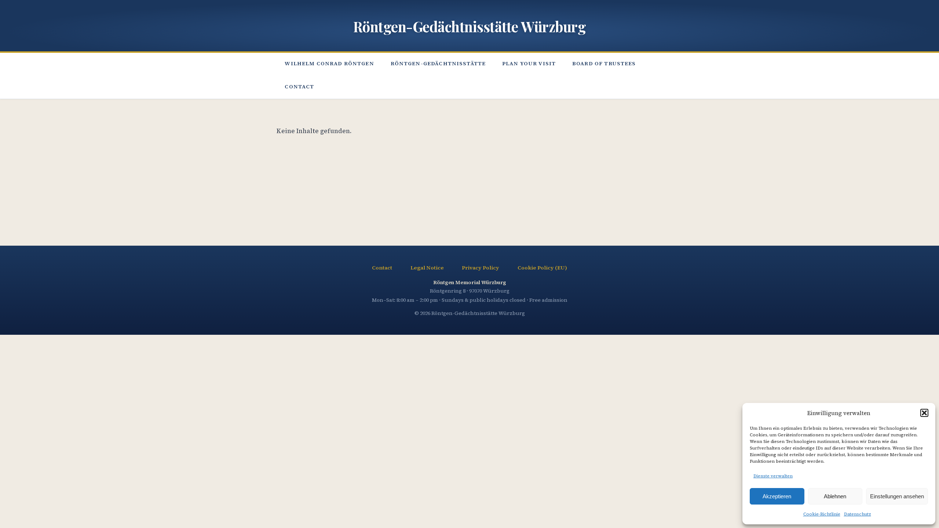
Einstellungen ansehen (897, 496)
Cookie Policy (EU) (542, 267)
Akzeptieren (777, 496)
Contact (299, 86)
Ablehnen (835, 496)
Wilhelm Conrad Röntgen (329, 63)
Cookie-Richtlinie (821, 514)
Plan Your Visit (529, 63)
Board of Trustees (604, 63)
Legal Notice (427, 267)
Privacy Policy (480, 267)
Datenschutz (857, 514)
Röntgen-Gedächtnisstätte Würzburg (469, 26)
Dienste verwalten (773, 476)
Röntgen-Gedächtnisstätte (438, 63)
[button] (924, 413)
